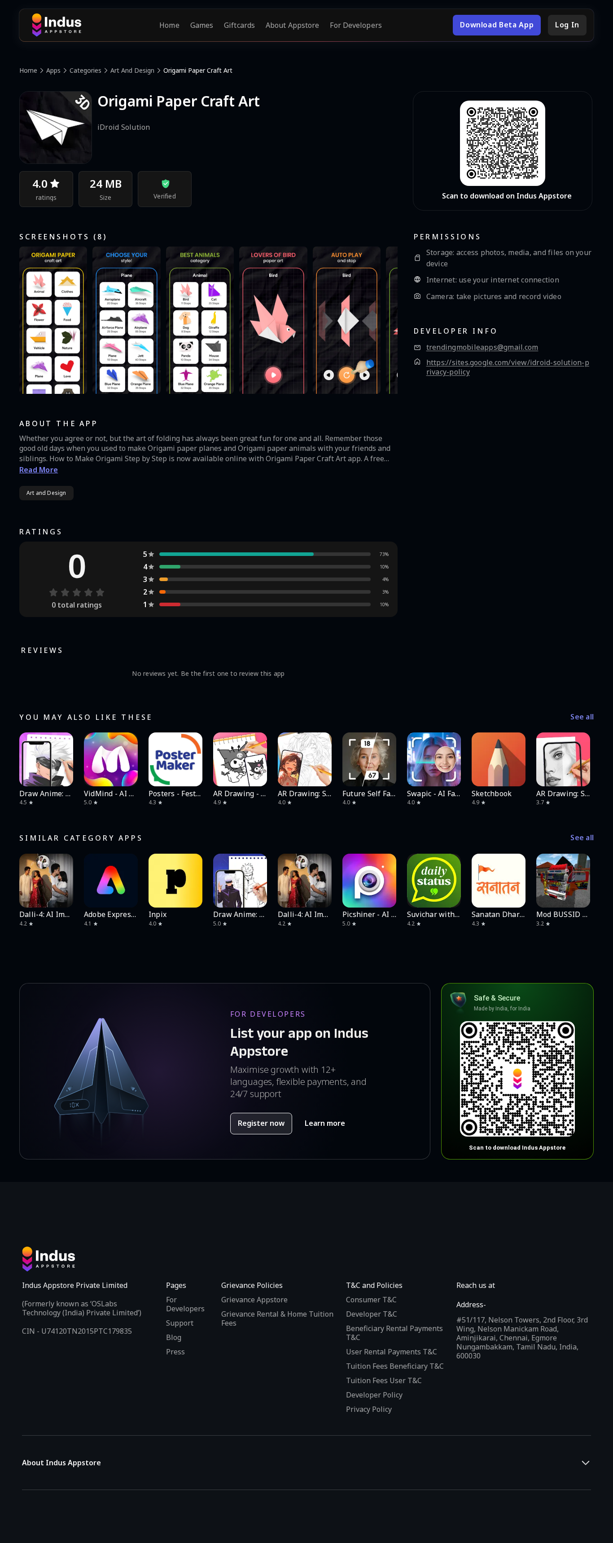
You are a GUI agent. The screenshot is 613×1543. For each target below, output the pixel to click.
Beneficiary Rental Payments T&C (394, 1333)
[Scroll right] (581, 759)
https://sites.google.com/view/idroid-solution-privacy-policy (507, 367)
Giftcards (239, 25)
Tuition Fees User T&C (384, 1380)
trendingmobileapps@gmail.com (482, 347)
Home (169, 25)
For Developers (355, 25)
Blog (173, 1337)
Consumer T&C (371, 1299)
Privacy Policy (369, 1409)
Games (202, 25)
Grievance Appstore (254, 1299)
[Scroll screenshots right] (380, 320)
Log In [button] (567, 25)
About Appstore (292, 25)
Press (175, 1351)
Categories (85, 70)
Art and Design (132, 70)
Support (179, 1322)
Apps (53, 70)
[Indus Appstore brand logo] (56, 25)
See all (582, 717)
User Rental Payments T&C (391, 1351)
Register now (261, 1123)
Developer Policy (374, 1394)
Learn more (325, 1123)
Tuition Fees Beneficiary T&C (395, 1366)
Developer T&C (371, 1313)
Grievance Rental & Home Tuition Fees (277, 1318)
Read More (38, 470)
